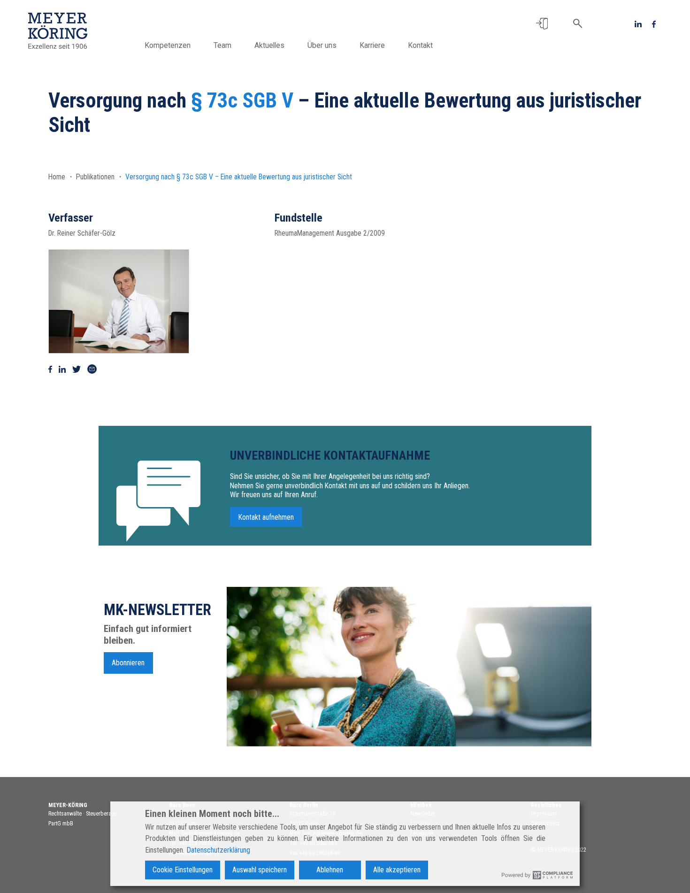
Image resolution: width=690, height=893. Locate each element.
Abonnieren (128, 662)
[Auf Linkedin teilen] (62, 369)
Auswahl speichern (259, 869)
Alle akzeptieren (397, 869)
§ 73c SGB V (242, 100)
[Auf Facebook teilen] (50, 369)
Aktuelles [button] (269, 45)
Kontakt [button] (420, 45)
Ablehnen (329, 869)
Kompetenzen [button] (168, 45)
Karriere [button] (372, 45)
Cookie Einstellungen (183, 869)
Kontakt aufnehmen (266, 516)
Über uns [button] (322, 45)
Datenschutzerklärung (218, 850)
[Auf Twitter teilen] (76, 369)
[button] (542, 24)
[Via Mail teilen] (92, 369)
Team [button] (222, 45)
